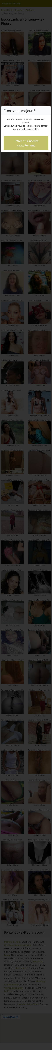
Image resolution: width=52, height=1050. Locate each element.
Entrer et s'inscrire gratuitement (26, 143)
